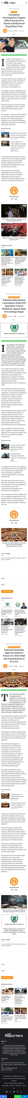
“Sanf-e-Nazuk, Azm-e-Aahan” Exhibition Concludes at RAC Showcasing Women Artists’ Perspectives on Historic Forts (18, 146)
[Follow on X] (15, 30)
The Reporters (11, 30)
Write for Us (18, 1085)
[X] (14, 199)
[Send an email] (16, 30)
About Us (12, 1085)
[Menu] (2, 3)
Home (11, 8)
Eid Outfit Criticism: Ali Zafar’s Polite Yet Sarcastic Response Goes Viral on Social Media (19, 135)
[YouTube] (16, 199)
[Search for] (26, 3)
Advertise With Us (13, 1083)
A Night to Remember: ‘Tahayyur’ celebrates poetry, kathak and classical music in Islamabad (21, 260)
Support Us (21, 1083)
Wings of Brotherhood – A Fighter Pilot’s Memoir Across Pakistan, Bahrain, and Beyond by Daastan (7, 280)
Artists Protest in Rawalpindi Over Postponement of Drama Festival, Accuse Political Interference (19, 280)
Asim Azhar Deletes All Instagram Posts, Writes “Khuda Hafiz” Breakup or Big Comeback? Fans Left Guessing (7, 261)
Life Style (16, 8)
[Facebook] (12, 199)
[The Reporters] (10, 2)
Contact (24, 1085)
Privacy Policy (5, 1085)
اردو (14, 1088)
